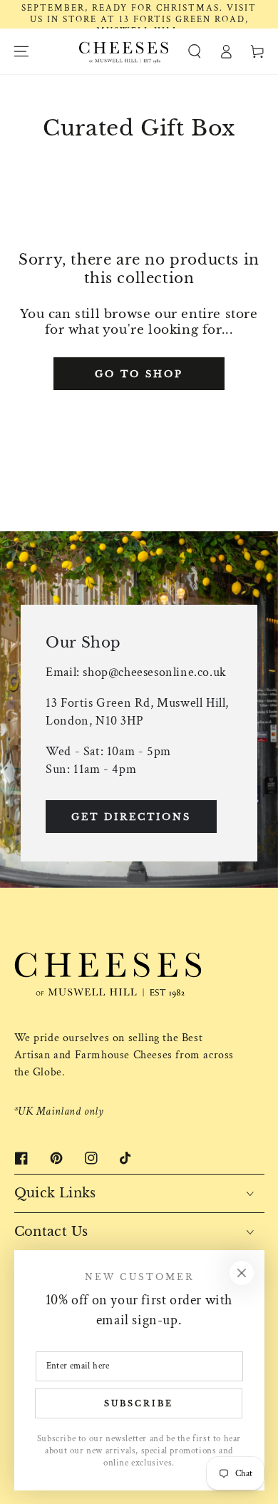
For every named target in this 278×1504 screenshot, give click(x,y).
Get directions (131, 817)
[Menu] (21, 51)
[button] (194, 51)
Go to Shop (139, 374)
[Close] (241, 1273)
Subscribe (138, 1403)
